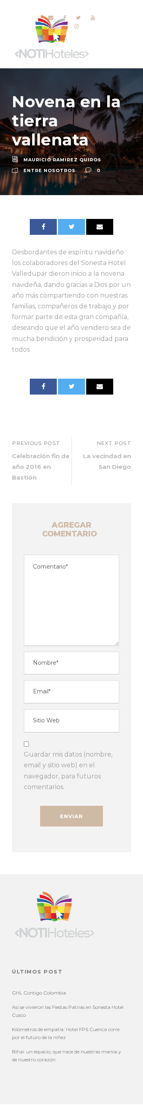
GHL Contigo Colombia (39, 993)
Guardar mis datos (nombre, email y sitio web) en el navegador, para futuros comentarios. (68, 771)
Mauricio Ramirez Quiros (62, 160)
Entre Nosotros (49, 170)
